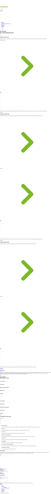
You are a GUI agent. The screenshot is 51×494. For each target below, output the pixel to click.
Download (3, 25)
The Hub (3, 27)
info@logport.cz (2, 473)
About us (3, 486)
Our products (3, 23)
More (0, 375)
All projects (1, 112)
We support (3, 489)
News (2, 24)
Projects (3, 22)
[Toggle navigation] (1, 10)
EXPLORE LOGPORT (8, 23)
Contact (3, 26)
